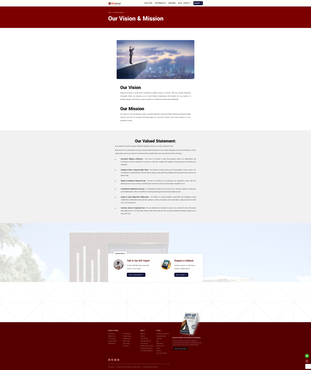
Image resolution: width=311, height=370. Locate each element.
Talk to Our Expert (135, 275)
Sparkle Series (127, 338)
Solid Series (111, 334)
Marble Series (111, 343)
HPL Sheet (126, 346)
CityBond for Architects (162, 334)
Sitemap (158, 351)
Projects (142, 336)
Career (158, 348)
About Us (142, 334)
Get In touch (180, 275)
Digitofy (156, 367)
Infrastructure (160, 346)
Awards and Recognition (146, 346)
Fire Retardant (126, 334)
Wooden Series (127, 336)
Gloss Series (126, 343)
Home (109, 12)
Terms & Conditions (161, 353)
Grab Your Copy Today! (181, 348)
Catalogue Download (145, 348)
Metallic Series (112, 336)
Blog (180, 3)
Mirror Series (126, 341)
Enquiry (197, 3)
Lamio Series (111, 338)
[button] (149, 3)
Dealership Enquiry (161, 336)
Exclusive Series (112, 341)
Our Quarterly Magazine (146, 351)
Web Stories (159, 343)
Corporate (159, 338)
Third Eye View (144, 338)
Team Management (145, 341)
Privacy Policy (111, 367)
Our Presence (144, 343)
